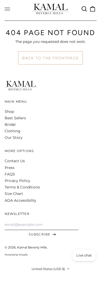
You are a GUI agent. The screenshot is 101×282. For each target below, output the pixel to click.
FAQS (10, 174)
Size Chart (14, 193)
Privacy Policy (17, 180)
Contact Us (15, 161)
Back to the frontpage (50, 58)
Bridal (10, 124)
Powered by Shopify (16, 254)
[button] (84, 9)
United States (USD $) (49, 269)
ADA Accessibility (20, 200)
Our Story (14, 137)
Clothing (12, 131)
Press (10, 167)
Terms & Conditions (22, 187)
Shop (9, 111)
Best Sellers (15, 118)
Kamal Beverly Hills (32, 247)
